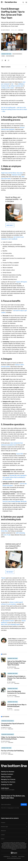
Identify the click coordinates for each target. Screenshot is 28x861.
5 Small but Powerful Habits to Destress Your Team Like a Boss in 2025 (16, 678)
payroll (24, 642)
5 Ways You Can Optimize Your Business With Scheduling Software (13, 738)
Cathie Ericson (12, 667)
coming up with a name (7, 88)
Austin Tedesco (6, 30)
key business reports (8, 620)
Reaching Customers (7, 774)
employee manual (16, 174)
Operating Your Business (8, 720)
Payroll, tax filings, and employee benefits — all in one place (13, 199)
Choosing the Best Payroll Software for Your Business (12, 724)
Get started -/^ (9, 572)
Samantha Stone (6, 753)
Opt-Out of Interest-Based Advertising (14, 858)
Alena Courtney (13, 695)
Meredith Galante (6, 727)
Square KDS (19, 453)
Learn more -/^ (9, 225)
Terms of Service (21, 856)
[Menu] (26, 2)
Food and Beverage (17, 53)
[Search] (23, 2)
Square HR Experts (21, 282)
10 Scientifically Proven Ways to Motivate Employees (16, 705)
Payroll (3, 578)
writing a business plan (16, 86)
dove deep (12, 173)
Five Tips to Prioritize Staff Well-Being (12, 751)
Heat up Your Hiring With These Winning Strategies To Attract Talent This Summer (16, 663)
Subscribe (24, 804)
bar (12, 84)
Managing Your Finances (8, 779)
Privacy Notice (14, 856)
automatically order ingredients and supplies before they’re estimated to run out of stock (15, 477)
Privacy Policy (10, 807)
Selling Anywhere (6, 776)
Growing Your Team (6, 53)
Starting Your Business (7, 771)
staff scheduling (20, 533)
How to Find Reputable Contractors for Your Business (16, 692)
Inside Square (5, 788)
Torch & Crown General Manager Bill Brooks (15, 501)
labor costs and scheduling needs (10, 624)
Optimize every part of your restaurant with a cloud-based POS (13, 546)
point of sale (6, 535)
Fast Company (12, 682)
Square (10, 708)
